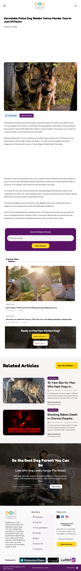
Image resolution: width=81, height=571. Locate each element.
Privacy (41, 567)
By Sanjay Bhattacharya (56, 390)
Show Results (40, 246)
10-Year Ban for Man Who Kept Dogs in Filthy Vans (61, 384)
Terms (47, 567)
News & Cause (26, 116)
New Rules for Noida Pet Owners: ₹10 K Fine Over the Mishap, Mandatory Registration (39, 319)
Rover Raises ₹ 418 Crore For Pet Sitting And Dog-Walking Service (31, 308)
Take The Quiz (39, 343)
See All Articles (65, 365)
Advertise (35, 567)
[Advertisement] (40, 44)
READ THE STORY (54, 402)
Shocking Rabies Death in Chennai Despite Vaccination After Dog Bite (62, 416)
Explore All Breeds (39, 336)
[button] (76, 6)
